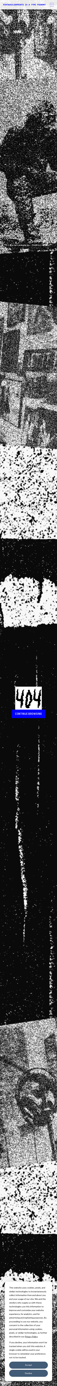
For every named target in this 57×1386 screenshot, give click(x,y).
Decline (28, 1373)
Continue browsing (28, 714)
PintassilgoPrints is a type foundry (24, 4)
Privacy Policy (31, 1336)
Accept (28, 1365)
